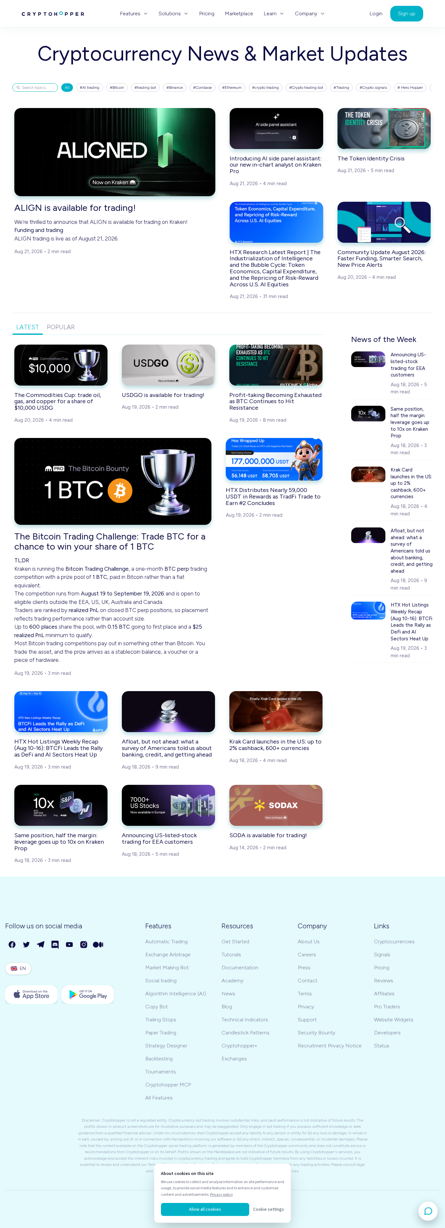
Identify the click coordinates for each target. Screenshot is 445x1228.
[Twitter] (27, 945)
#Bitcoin (117, 87)
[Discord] (55, 945)
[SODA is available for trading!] (276, 805)
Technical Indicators (245, 1020)
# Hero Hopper (410, 87)
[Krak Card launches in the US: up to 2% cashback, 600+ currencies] (276, 711)
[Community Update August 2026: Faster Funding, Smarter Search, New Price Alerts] (384, 222)
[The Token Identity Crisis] (384, 128)
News (228, 993)
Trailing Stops (160, 1020)
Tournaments (160, 1072)
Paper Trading (160, 1033)
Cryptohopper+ (239, 1046)
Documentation (240, 967)
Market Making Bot (167, 967)
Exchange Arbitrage (168, 954)
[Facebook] (12, 945)
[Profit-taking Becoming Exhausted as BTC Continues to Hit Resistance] (276, 365)
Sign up (406, 13)
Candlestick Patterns (245, 1033)
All (67, 87)
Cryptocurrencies (394, 941)
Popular (61, 327)
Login (375, 13)
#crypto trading (265, 87)
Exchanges (234, 1059)
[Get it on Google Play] (88, 994)
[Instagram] (84, 945)
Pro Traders (387, 1006)
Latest (27, 327)
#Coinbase (202, 87)
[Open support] (428, 1211)
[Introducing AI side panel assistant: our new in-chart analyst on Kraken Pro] (276, 128)
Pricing (206, 13)
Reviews (383, 980)
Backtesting (159, 1059)
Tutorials (231, 954)
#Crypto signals (373, 87)
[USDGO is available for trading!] (168, 365)
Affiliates (384, 993)
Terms (305, 993)
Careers (307, 954)
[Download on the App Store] (31, 994)
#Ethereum (232, 87)
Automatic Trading (166, 941)
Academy (232, 980)
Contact (307, 980)
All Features (159, 1098)
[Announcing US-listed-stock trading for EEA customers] (168, 805)
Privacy (306, 1006)
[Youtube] (70, 945)
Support (307, 1020)
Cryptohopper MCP (168, 1085)
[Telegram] (41, 945)
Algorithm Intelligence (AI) (175, 993)
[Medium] (98, 945)
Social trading (161, 980)
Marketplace (239, 13)
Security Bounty (316, 1033)
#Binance (174, 87)
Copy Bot (156, 1006)
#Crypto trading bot (306, 87)
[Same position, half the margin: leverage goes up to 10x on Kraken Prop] (61, 805)
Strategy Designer (166, 1046)
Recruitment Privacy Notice (330, 1046)
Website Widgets (393, 1020)
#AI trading (89, 87)
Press (304, 967)
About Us (309, 941)
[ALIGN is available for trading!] (114, 152)
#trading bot (145, 87)
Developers (387, 1033)
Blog (227, 1006)
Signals (382, 954)
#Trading (341, 87)
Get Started (235, 941)
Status (381, 1046)
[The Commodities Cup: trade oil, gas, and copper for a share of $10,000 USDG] (61, 365)
